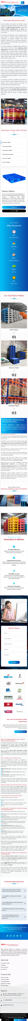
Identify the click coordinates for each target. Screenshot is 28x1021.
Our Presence (5, 967)
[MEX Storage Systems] (9, 945)
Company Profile (6, 963)
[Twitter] (11, 936)
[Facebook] (7, 936)
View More (13, 207)
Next (24, 10)
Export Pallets (7, 158)
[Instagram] (14, 936)
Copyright (4, 1014)
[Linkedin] (20, 936)
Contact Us (4, 969)
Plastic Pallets (7, 142)
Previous (3, 10)
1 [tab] (12, 14)
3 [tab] (15, 14)
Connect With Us (20, 731)
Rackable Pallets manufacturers (19, 89)
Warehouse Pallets (8, 154)
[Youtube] (17, 936)
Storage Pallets (7, 146)
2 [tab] (14, 14)
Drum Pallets (6, 162)
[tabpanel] (14, 10)
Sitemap (4, 965)
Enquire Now (13, 211)
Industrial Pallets (7, 150)
